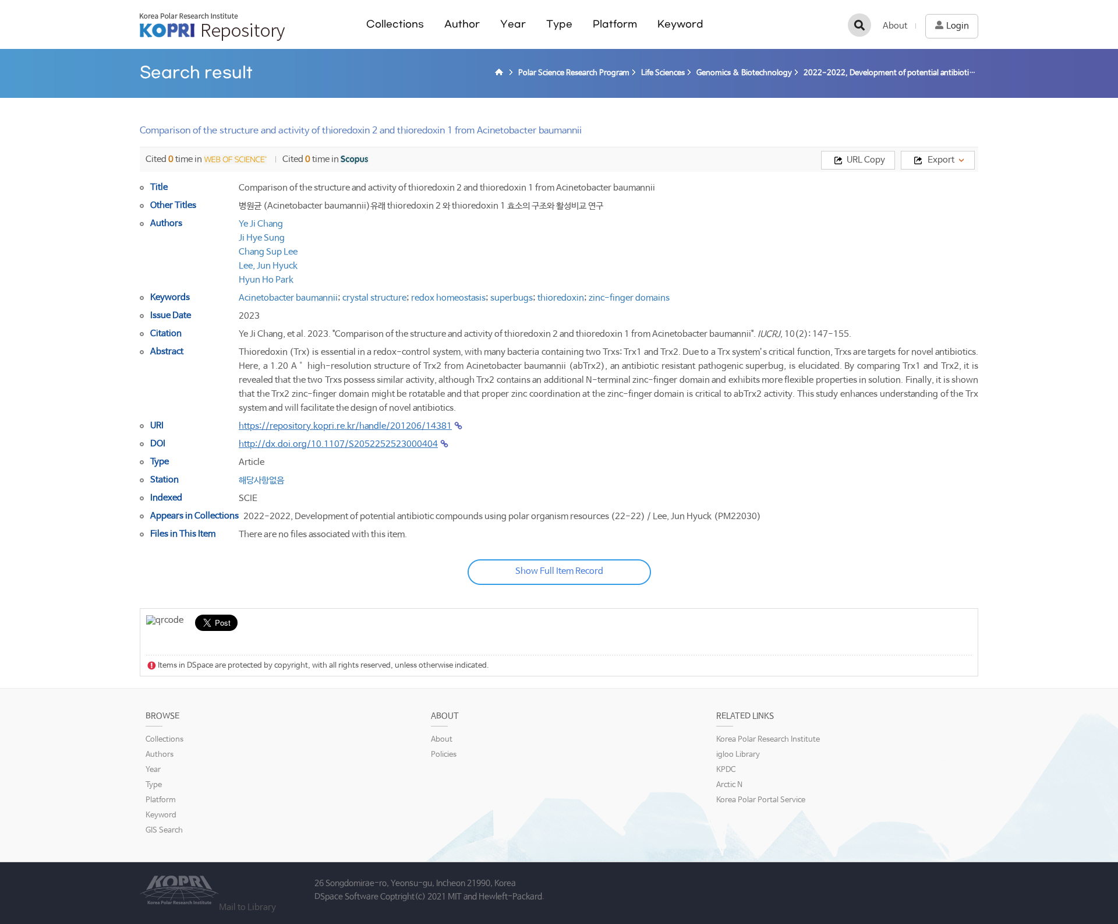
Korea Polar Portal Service (760, 800)
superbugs (511, 298)
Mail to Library (247, 907)
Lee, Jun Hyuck (268, 266)
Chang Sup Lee (268, 252)
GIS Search (164, 830)
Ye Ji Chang (261, 224)
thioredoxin (560, 298)
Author (462, 24)
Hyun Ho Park (266, 280)
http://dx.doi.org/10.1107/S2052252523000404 (338, 444)
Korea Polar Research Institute (768, 739)
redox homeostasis (448, 298)
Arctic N (729, 785)
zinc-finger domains (629, 298)
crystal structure (374, 298)
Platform (615, 24)
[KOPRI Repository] (501, 73)
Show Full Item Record (559, 571)
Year (513, 24)
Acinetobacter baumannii (288, 298)
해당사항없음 (261, 480)
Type (559, 24)
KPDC (725, 770)
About (895, 26)
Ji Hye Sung (262, 238)
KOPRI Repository (212, 27)
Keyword (680, 24)
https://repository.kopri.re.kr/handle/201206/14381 (345, 426)
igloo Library (738, 754)
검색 (859, 25)
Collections (395, 24)
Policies (444, 754)
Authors (160, 754)
